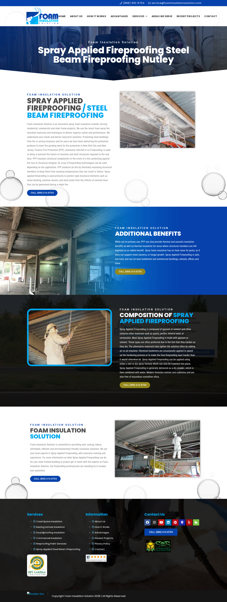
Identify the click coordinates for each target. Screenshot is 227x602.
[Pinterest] (175, 522)
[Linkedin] (168, 522)
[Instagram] (154, 522)
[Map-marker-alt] (182, 522)
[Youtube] (161, 522)
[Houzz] (196, 522)
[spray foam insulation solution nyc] (42, 16)
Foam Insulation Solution (79, 596)
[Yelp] (189, 522)
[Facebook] (147, 522)
